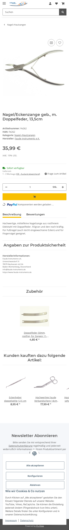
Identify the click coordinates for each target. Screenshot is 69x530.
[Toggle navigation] (4, 2)
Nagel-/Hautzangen (24, 135)
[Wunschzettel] (56, 3)
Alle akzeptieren (35, 465)
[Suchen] (62, 12)
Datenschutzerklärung (21, 445)
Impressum (11, 520)
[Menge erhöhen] (62, 187)
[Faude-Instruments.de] (18, 3)
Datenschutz (27, 520)
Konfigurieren (35, 476)
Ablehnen (35, 485)
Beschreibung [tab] (12, 214)
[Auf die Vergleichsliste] (51, 42)
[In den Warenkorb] (5, 33)
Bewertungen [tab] (35, 214)
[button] (50, 3)
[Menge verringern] (6, 187)
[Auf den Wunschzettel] (59, 42)
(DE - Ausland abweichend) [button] (28, 174)
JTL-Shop (40, 526)
